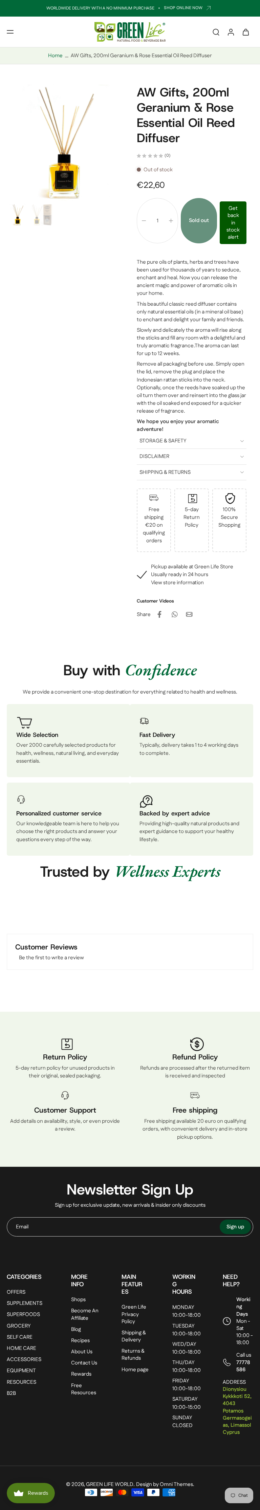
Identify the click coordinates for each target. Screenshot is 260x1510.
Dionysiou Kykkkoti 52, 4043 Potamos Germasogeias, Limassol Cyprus (237, 1411)
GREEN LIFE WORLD (109, 1484)
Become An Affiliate (85, 1315)
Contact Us (84, 1363)
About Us (81, 1352)
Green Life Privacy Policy (134, 1314)
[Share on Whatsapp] (174, 614)
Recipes (80, 1340)
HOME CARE (21, 1348)
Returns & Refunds (133, 1355)
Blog (76, 1329)
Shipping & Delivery (134, 1336)
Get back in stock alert (233, 223)
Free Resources (83, 1389)
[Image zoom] (65, 143)
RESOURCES (21, 1382)
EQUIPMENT (21, 1371)
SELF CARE (19, 1337)
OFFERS (16, 1292)
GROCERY (19, 1326)
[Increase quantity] (171, 220)
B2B (11, 1393)
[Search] (216, 32)
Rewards (81, 1374)
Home (55, 55)
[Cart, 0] (245, 31)
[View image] (18, 215)
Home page (135, 1369)
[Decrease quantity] (144, 220)
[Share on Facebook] (159, 614)
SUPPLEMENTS (24, 1303)
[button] (10, 32)
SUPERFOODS (23, 1314)
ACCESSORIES (24, 1359)
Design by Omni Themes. (165, 1484)
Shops (78, 1300)
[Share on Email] (189, 614)
